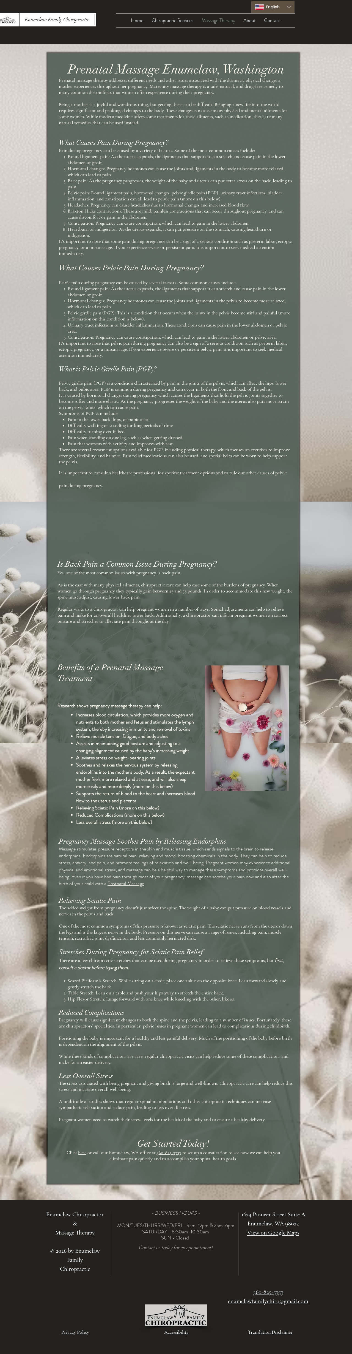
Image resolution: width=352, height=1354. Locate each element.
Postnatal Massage (126, 883)
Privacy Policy (75, 1332)
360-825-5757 (169, 1152)
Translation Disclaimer (270, 1332)
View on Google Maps (273, 1232)
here (82, 1152)
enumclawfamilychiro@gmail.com (268, 1301)
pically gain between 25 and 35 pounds (165, 591)
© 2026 (58, 1250)
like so (228, 999)
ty (127, 591)
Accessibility (176, 1332)
